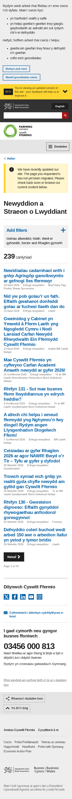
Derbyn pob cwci (16, 68)
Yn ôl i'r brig (19, 708)
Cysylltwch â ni (48, 730)
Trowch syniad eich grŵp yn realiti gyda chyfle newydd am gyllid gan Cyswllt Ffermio (34, 481)
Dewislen (60, 146)
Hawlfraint (28, 746)
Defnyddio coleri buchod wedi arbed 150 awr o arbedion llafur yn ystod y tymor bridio (35, 534)
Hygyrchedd (11, 746)
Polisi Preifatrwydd (26, 742)
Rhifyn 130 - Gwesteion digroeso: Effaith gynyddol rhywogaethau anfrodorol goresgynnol (31, 510)
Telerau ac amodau (53, 742)
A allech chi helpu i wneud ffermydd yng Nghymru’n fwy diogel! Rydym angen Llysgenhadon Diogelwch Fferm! (33, 425)
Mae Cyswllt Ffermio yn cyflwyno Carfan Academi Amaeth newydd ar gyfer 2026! (34, 365)
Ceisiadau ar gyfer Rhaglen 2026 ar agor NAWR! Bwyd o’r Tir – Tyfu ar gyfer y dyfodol (34, 455)
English (60, 106)
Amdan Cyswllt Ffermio (19, 730)
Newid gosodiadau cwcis (21, 77)
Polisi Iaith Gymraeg (50, 746)
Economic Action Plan (17, 751)
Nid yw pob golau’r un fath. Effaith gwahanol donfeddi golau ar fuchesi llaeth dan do (34, 301)
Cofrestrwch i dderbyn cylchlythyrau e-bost (36, 614)
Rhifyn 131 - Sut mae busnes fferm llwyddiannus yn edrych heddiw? (34, 394)
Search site (65, 115)
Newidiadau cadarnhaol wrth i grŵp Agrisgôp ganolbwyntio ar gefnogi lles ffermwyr (34, 275)
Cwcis (8, 742)
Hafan (11, 158)
